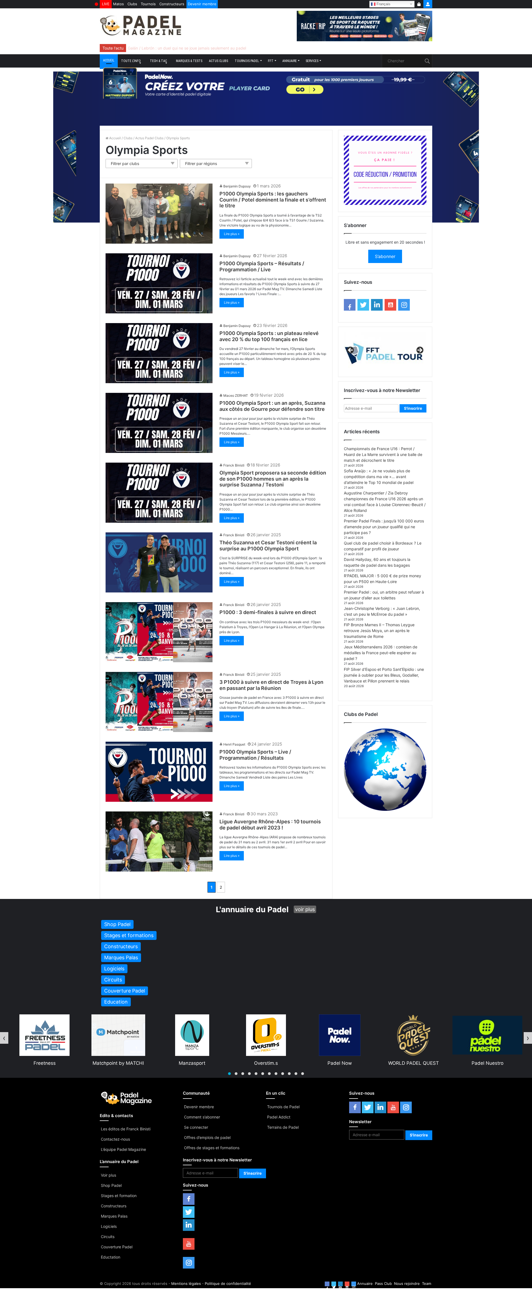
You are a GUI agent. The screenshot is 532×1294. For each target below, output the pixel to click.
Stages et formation (119, 1195)
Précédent (351, 350)
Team (426, 1283)
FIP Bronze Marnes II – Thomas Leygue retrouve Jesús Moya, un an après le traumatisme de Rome (379, 630)
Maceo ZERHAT (235, 395)
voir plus (305, 909)
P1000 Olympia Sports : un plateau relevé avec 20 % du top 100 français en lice (269, 336)
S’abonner (385, 256)
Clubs (132, 4)
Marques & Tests (189, 61)
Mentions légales (186, 1283)
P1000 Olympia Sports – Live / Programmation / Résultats (255, 755)
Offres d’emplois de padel (207, 1137)
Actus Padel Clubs (149, 138)
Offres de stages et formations (211, 1147)
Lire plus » (231, 234)
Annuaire (289, 61)
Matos (118, 4)
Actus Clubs (218, 61)
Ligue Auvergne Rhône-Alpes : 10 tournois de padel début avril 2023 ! (270, 825)
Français (382, 4)
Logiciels (109, 1226)
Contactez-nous (115, 1139)
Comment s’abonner (202, 1117)
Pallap (487, 1063)
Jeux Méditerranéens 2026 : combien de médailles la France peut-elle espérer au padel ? (380, 653)
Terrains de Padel (283, 1127)
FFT (270, 61)
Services (312, 61)
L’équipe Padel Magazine (123, 1149)
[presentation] (4, 1038)
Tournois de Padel (283, 1106)
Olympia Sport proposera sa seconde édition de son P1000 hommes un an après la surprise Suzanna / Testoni (272, 479)
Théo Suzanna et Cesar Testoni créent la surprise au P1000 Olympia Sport (268, 545)
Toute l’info (131, 61)
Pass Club (383, 1283)
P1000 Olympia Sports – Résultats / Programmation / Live (261, 266)
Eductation (110, 1257)
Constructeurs (171, 4)
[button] (229, 1073)
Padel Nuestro (340, 1063)
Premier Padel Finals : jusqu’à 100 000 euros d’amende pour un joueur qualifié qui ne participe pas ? (384, 527)
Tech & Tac (158, 61)
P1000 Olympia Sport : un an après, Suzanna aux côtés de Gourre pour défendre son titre (272, 406)
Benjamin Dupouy (237, 186)
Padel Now (192, 1063)
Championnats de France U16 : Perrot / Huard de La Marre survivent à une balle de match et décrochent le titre (383, 454)
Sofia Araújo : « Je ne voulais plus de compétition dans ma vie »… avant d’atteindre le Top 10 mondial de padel (378, 476)
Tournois (148, 4)
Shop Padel (111, 1185)
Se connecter (196, 1127)
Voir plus (108, 1175)
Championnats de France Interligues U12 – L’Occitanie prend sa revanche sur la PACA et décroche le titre (223, 48)
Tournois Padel (247, 61)
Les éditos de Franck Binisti (125, 1129)
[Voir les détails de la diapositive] (385, 351)
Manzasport (44, 1063)
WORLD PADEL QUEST (266, 1063)
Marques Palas (114, 1216)
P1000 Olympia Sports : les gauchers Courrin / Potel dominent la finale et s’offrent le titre (272, 199)
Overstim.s (118, 1063)
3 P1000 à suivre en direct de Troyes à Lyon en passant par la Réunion (271, 685)
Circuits (107, 1236)
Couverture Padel (116, 1246)
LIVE (105, 4)
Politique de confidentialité (228, 1283)
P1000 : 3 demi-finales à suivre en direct (267, 612)
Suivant (419, 350)
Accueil (108, 60)
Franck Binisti (233, 465)
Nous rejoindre (407, 1283)
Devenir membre (202, 4)
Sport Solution (413, 1063)
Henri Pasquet (234, 744)
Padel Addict (278, 1117)
